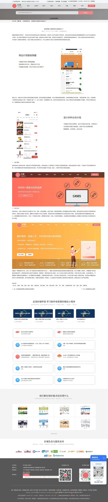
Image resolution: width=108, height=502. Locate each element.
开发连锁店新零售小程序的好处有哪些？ (25, 289)
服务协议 (42, 469)
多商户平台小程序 (34, 490)
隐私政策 (47, 469)
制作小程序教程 (36, 467)
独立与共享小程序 (43, 490)
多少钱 (14, 285)
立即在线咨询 (98, 464)
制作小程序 (52, 285)
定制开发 (85, 285)
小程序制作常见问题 (27, 467)
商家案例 (80, 490)
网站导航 (32, 469)
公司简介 (29, 465)
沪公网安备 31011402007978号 (64, 492)
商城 (25, 285)
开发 (47, 285)
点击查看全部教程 (54, 18)
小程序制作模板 (51, 490)
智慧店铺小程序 (17, 490)
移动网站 (93, 1)
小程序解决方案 (65, 490)
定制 (81, 285)
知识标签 (37, 469)
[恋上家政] (43, 410)
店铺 (32, 285)
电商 (29, 285)
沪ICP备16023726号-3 (77, 492)
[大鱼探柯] (85, 423)
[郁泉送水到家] (43, 423)
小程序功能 (58, 490)
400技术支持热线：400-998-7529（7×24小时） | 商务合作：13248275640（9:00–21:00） (41, 476)
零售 (63, 285)
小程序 (18, 285)
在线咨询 (26, 474)
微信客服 (58, 1)
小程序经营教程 (73, 490)
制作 (57, 285)
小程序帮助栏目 (26, 21)
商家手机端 (50, 1)
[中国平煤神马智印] (85, 410)
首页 (12, 490)
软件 (74, 285)
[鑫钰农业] (22, 410)
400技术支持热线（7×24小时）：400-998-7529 (79, 1)
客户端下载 (42, 467)
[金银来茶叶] (64, 410)
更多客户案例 (54, 433)
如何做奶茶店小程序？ (91, 289)
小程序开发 (36, 285)
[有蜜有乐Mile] (64, 423)
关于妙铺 (25, 465)
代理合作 (85, 490)
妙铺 (19, 5)
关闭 (104, 457)
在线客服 (64, 1)
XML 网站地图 (26, 469)
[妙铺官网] (14, 5)
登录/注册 (91, 5)
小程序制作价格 (68, 285)
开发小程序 (42, 285)
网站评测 (28, 472)
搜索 (86, 12)
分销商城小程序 (25, 490)
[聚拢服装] (22, 423)
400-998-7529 (98, 482)
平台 (60, 285)
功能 (77, 285)
